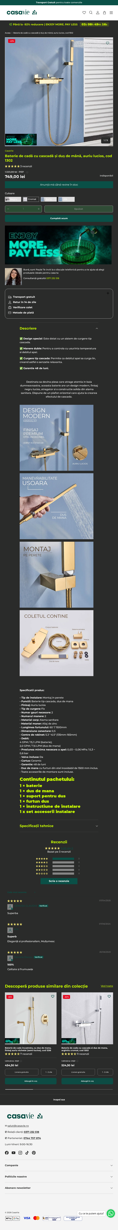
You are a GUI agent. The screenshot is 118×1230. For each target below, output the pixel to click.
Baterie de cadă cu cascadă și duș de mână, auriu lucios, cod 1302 (43, 33)
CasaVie (9, 150)
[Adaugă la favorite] (107, 43)
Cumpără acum (59, 218)
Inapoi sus (59, 1099)
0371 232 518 (52, 278)
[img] (14, 901)
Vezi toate (107, 985)
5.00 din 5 (67, 848)
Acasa (7, 33)
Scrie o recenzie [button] (59, 881)
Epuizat (78, 208)
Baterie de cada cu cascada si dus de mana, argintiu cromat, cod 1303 (84, 1049)
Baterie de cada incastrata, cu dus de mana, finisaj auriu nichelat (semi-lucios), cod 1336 (28, 1049)
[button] (104, 12)
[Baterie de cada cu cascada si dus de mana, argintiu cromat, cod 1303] (87, 1018)
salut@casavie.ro (18, 1125)
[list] (59, 92)
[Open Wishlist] (84, 12)
